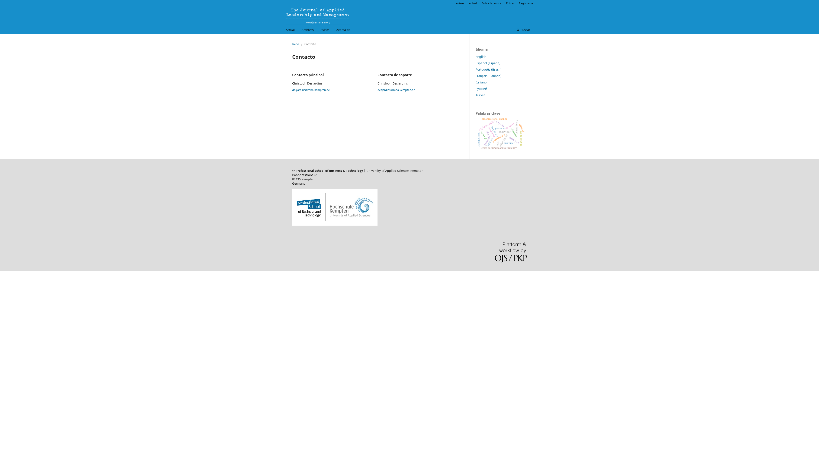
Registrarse (526, 3)
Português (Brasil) (488, 69)
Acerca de (343, 30)
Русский (481, 89)
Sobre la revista (491, 3)
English (481, 57)
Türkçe (480, 95)
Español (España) (488, 63)
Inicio (295, 44)
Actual (290, 30)
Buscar (525, 30)
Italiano (481, 82)
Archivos (308, 30)
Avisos (325, 30)
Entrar (510, 3)
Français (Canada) (488, 76)
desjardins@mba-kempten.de (311, 90)
